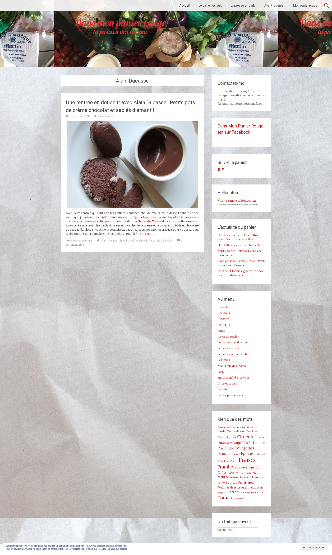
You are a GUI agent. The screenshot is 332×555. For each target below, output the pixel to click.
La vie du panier (228, 336)
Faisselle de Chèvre (228, 461)
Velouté (240, 498)
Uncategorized (227, 383)
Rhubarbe (254, 487)
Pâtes (244, 487)
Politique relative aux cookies (113, 549)
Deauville (224, 454)
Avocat (253, 427)
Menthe (223, 477)
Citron (261, 437)
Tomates (227, 498)
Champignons (227, 437)
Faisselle (261, 454)
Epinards (248, 453)
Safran (233, 492)
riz (261, 487)
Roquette (222, 492)
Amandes (223, 427)
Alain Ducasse (112, 217)
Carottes (252, 431)
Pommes (245, 482)
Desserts (87, 240)
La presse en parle (243, 5)
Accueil (184, 5)
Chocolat (75, 240)
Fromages (224, 324)
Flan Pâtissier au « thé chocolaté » (240, 245)
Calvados (239, 431)
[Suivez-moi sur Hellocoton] (237, 200)
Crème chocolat (139, 240)
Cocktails (224, 313)
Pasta (221, 371)
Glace (242, 473)
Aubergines (245, 427)
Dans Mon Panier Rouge (236, 205)
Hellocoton (253, 205)
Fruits (221, 330)
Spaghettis (251, 493)
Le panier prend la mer (233, 342)
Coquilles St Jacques (249, 443)
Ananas (234, 427)
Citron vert (225, 443)
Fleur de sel (157, 240)
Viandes (223, 389)
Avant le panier (274, 5)
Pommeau (231, 483)
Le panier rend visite (231, 348)
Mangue (256, 473)
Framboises (229, 467)
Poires (221, 483)
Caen (230, 431)
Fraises (247, 460)
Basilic (222, 431)
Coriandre (226, 448)
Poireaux (257, 477)
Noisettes (234, 477)
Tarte (260, 492)
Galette (233, 473)
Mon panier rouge (305, 5)
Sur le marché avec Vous (234, 377)
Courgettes (244, 448)
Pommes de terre (229, 487)
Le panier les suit (210, 5)
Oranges (245, 477)
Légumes (224, 360)
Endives (236, 454)
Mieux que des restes (232, 366)
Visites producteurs (230, 395)
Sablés (169, 240)
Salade (242, 492)
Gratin (248, 473)
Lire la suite (147, 233)
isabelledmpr (105, 116)
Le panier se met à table (233, 354)
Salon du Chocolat (151, 221)
